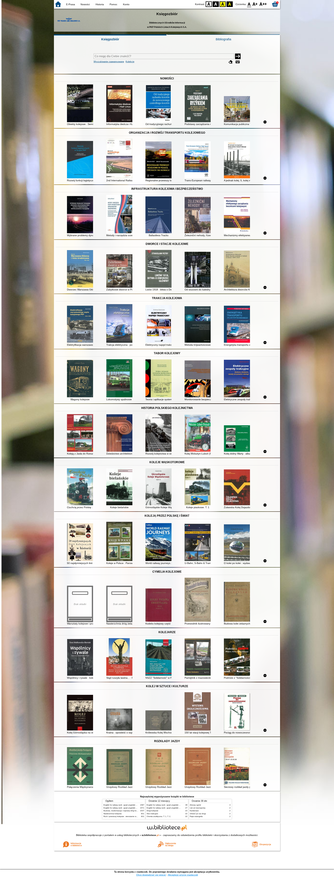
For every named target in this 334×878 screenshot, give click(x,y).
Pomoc (113, 4)
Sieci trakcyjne (152, 814)
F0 (249, 3)
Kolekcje (130, 61)
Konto (126, 4)
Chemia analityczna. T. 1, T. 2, (159, 816)
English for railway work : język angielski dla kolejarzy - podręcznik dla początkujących (138, 805)
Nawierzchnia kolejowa (113, 814)
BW (215, 3)
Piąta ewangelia (196, 816)
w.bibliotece (150, 835)
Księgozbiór (110, 39)
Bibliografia (223, 39)
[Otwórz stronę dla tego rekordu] (81, 103)
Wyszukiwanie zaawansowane (109, 61)
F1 (255, 3)
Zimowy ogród (195, 805)
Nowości (85, 4)
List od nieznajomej (197, 808)
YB (223, 3)
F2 (263, 3)
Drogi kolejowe (152, 811)
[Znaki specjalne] (237, 62)
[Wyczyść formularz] (230, 62)
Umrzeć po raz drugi (198, 814)
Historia (100, 4)
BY (230, 3)
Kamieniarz (194, 811)
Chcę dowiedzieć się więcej (151, 875)
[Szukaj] (238, 56)
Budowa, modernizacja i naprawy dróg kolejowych (123, 811)
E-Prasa (70, 4)
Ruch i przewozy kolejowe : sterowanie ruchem (122, 816)
